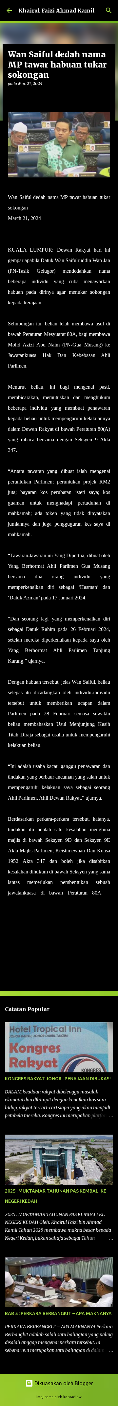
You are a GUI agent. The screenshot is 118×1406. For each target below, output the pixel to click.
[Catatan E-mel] (12, 915)
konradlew (72, 1397)
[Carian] (109, 10)
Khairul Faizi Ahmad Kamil (56, 10)
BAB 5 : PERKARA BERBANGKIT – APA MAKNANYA (58, 1313)
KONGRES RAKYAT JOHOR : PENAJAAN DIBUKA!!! (58, 1078)
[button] (12, 97)
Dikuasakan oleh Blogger (63, 1383)
